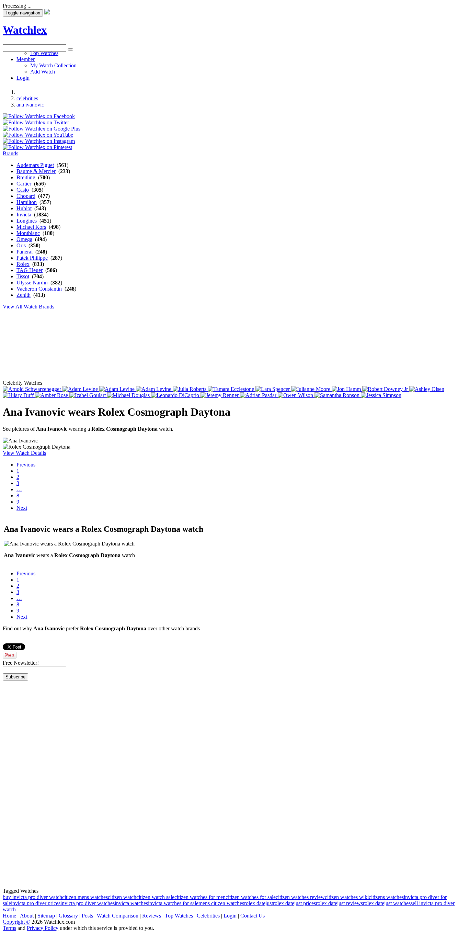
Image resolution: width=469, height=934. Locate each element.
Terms (9, 928)
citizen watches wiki (347, 897)
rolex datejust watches (387, 903)
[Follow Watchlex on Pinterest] (37, 147)
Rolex (23, 264)
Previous (25, 465)
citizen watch (122, 897)
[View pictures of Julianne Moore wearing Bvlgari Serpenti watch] (311, 389)
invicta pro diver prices (35, 903)
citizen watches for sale (251, 897)
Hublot (24, 208)
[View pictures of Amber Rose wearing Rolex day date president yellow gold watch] (52, 395)
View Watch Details (24, 453)
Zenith (23, 295)
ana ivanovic (30, 105)
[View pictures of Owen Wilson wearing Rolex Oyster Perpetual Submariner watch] (296, 395)
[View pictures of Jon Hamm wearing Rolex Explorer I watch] (347, 389)
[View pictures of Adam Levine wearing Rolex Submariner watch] (154, 389)
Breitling (25, 177)
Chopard (25, 196)
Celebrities (208, 916)
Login (230, 916)
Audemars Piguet (35, 165)
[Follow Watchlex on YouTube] (38, 135)
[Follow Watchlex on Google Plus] (41, 129)
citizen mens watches (85, 897)
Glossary (68, 916)
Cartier (23, 184)
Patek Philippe (32, 258)
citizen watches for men (200, 897)
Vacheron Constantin (39, 289)
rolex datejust (258, 903)
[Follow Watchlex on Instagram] (39, 141)
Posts (87, 916)
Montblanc (28, 233)
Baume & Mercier (36, 171)
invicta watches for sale (173, 903)
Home (9, 916)
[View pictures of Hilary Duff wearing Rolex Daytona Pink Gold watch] (19, 395)
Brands (10, 153)
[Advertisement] (169, 67)
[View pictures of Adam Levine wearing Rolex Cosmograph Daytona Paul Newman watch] (117, 389)
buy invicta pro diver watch (32, 897)
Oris (21, 245)
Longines (26, 221)
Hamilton (26, 202)
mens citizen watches (221, 903)
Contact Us (252, 916)
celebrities (27, 98)
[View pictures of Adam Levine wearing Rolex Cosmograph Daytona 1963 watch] (80, 389)
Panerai (24, 252)
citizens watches (386, 897)
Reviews (151, 916)
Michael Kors (31, 227)
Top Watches (179, 916)
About (27, 916)
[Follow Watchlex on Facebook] (39, 116)
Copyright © (16, 922)
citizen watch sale (155, 897)
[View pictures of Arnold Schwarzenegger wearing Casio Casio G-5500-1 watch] (32, 389)
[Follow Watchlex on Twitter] (36, 122)
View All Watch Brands (28, 307)
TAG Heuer (29, 270)
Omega (24, 239)
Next (21, 508)
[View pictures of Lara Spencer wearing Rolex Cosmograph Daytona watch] (273, 389)
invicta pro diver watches (87, 903)
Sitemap (46, 916)
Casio (22, 190)
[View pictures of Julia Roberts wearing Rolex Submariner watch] (190, 389)
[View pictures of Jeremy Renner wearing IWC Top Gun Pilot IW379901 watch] (220, 395)
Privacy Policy (42, 928)
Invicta (23, 214)
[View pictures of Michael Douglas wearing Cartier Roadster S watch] (129, 395)
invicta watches (131, 903)
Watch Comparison (117, 916)
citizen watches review (300, 897)
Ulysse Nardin (32, 282)
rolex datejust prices (294, 903)
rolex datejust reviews (339, 903)
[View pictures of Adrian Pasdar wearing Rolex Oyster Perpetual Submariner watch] (259, 395)
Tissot (22, 276)
